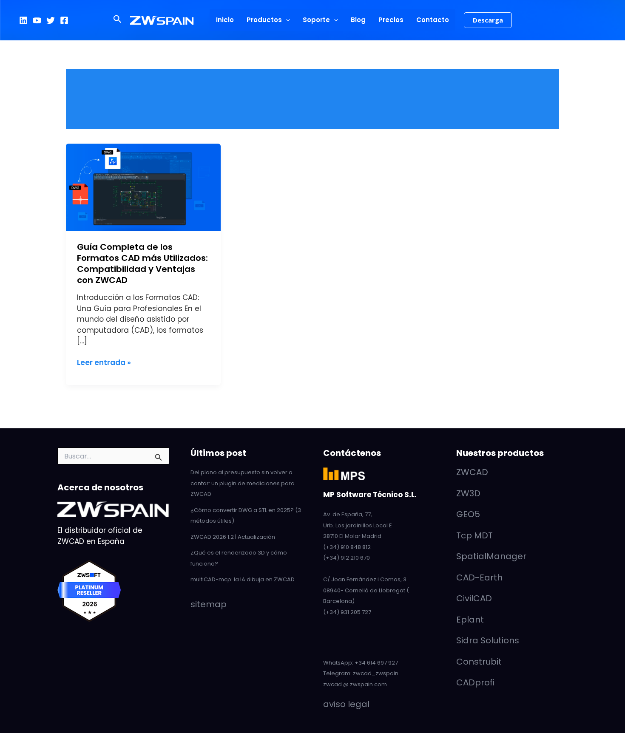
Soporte (316, 19)
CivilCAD (474, 598)
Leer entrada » (104, 362)
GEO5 (468, 514)
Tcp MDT (474, 535)
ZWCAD (472, 472)
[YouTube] (37, 20)
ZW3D (468, 493)
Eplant (470, 619)
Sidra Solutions (487, 640)
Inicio (225, 19)
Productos (264, 19)
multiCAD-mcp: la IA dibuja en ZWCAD (242, 579)
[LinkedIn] (23, 20)
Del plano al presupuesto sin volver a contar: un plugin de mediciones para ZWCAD (242, 483)
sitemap (208, 604)
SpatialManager (491, 556)
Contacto (432, 19)
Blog (358, 19)
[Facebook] (64, 20)
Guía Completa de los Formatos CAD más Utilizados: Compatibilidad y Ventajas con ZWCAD (142, 263)
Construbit (479, 662)
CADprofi (475, 682)
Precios (390, 19)
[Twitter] (50, 20)
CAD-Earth (479, 577)
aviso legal (346, 704)
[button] (117, 20)
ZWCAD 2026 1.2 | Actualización (232, 537)
